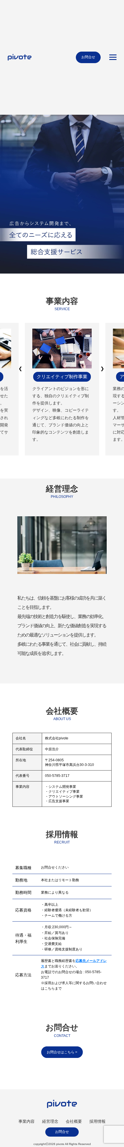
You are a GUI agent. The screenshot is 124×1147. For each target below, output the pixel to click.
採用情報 (97, 1121)
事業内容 (26, 1121)
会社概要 (74, 1121)
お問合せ (88, 57)
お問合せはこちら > (62, 1052)
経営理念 (50, 1121)
